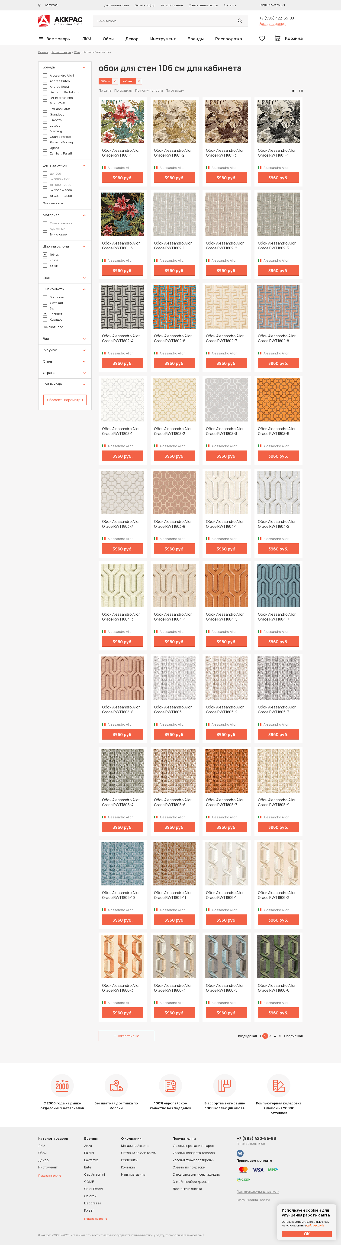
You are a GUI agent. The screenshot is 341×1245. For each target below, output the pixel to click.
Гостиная (57, 297)
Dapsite (265, 1200)
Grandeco (57, 114)
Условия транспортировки (193, 1160)
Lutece (55, 125)
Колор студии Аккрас (60, 21)
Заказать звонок (273, 23)
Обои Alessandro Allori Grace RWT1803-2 (173, 431)
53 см (54, 266)
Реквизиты (129, 1160)
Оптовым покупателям (138, 1153)
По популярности (149, 90)
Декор (131, 39)
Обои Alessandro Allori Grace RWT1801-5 (121, 246)
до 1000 (55, 173)
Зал (52, 308)
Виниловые (58, 234)
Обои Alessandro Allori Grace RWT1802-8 (277, 338)
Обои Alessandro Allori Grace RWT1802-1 (173, 246)
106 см (54, 254)
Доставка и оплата (116, 5)
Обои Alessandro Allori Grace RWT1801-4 (277, 153)
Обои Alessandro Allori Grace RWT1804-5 (225, 617)
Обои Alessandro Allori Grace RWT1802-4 (121, 338)
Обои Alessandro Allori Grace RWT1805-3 (277, 709)
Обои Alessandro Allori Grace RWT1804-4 (173, 617)
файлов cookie (315, 1225)
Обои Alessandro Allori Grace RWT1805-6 (173, 802)
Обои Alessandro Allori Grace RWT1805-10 (121, 895)
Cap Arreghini (94, 1174)
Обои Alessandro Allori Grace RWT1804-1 (225, 524)
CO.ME (89, 1181)
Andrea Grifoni (60, 81)
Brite (87, 1167)
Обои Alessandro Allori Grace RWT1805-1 (173, 709)
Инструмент (163, 39)
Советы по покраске (189, 1167)
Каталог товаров (61, 52)
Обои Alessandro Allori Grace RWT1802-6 (173, 338)
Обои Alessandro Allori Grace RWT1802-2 (225, 246)
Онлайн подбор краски (191, 1181)
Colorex (90, 1196)
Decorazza (92, 1203)
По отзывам (175, 90)
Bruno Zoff (57, 103)
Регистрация (276, 5)
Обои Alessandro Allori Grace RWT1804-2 (277, 524)
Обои (108, 39)
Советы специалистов (203, 5)
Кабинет (56, 314)
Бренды (196, 39)
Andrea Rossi (59, 86)
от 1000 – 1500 (60, 179)
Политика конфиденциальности (258, 1192)
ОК (307, 1233)
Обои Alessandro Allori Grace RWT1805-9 (277, 802)
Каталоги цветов (172, 5)
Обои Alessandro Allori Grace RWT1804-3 (121, 617)
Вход (263, 5)
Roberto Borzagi (62, 142)
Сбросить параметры (65, 399)
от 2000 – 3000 (61, 190)
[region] (65, 236)
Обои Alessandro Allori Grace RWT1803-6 (277, 431)
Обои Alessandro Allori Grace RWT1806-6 (277, 988)
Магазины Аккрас (134, 1145)
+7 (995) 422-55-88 (277, 18)
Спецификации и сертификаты (196, 1174)
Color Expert (93, 1189)
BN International (62, 98)
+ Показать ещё (126, 1036)
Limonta (56, 120)
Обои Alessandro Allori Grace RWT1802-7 (225, 338)
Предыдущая (247, 1036)
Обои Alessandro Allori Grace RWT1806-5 (225, 988)
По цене (105, 90)
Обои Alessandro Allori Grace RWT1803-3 (225, 431)
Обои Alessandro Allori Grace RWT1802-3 (277, 246)
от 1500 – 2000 (60, 185)
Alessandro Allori (62, 75)
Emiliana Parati (60, 109)
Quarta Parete (60, 137)
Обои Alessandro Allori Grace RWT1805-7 (225, 802)
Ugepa (54, 148)
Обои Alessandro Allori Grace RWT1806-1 (225, 895)
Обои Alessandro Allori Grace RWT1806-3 (121, 988)
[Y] (240, 21)
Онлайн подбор (145, 5)
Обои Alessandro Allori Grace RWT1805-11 (173, 895)
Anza (88, 1145)
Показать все (53, 203)
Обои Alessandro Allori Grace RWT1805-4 (121, 802)
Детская (56, 303)
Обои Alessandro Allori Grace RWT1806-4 (173, 988)
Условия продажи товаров (193, 1145)
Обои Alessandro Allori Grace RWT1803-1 (121, 431)
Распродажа (228, 39)
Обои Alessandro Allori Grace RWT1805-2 (225, 709)
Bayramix (91, 1160)
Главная (43, 52)
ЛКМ (86, 39)
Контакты (229, 5)
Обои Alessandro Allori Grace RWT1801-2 (173, 153)
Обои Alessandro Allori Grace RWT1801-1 (121, 153)
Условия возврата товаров (194, 1153)
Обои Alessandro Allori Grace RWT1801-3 (225, 153)
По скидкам (123, 90)
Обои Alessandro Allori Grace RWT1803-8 (173, 524)
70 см (54, 260)
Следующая (293, 1036)
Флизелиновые (61, 223)
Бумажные (57, 229)
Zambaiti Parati (61, 153)
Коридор (56, 319)
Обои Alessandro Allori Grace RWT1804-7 (277, 617)
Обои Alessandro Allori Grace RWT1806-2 (277, 895)
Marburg (56, 131)
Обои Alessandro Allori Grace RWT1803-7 (121, 524)
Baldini (89, 1153)
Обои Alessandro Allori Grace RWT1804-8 (121, 709)
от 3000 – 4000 (61, 196)
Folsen (89, 1210)
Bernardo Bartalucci (64, 92)
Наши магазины (133, 1174)
